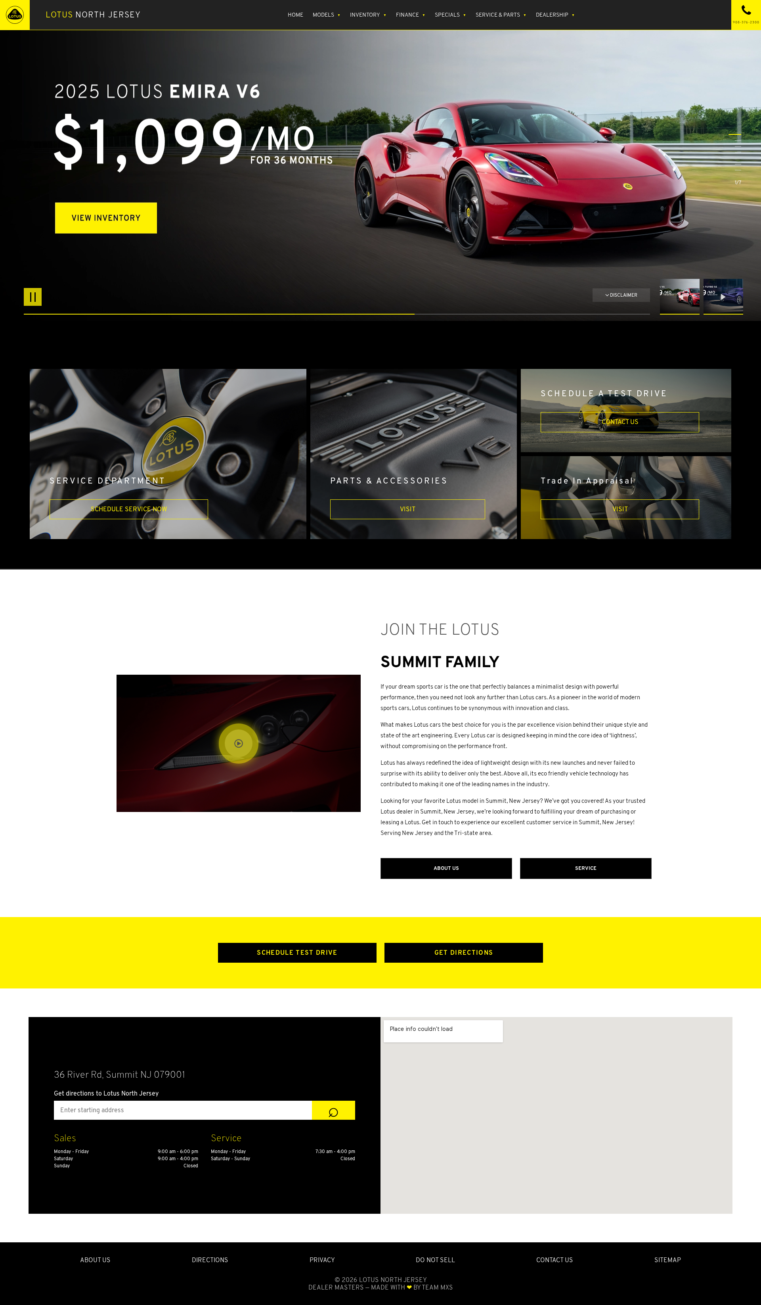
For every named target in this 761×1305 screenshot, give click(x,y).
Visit (407, 509)
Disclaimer (623, 295)
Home (295, 15)
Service (586, 868)
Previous (682, 297)
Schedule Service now (129, 509)
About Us (446, 868)
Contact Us (620, 422)
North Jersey (93, 14)
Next (723, 297)
